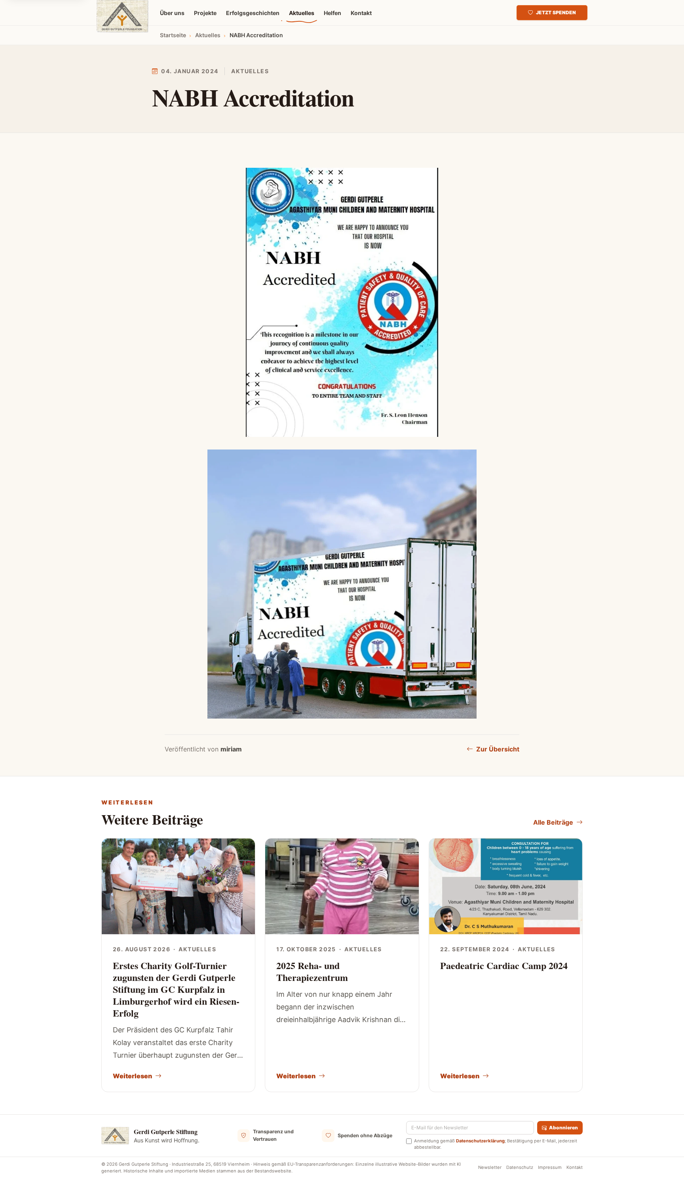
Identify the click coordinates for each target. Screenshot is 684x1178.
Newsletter (490, 1167)
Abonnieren (563, 1128)
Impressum (550, 1167)
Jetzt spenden (556, 12)
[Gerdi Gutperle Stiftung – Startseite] (122, 16)
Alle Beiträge (553, 822)
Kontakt (574, 1167)
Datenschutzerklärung (480, 1141)
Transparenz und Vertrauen (273, 1135)
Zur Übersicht (497, 749)
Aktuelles (250, 71)
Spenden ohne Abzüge (365, 1135)
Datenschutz (519, 1167)
